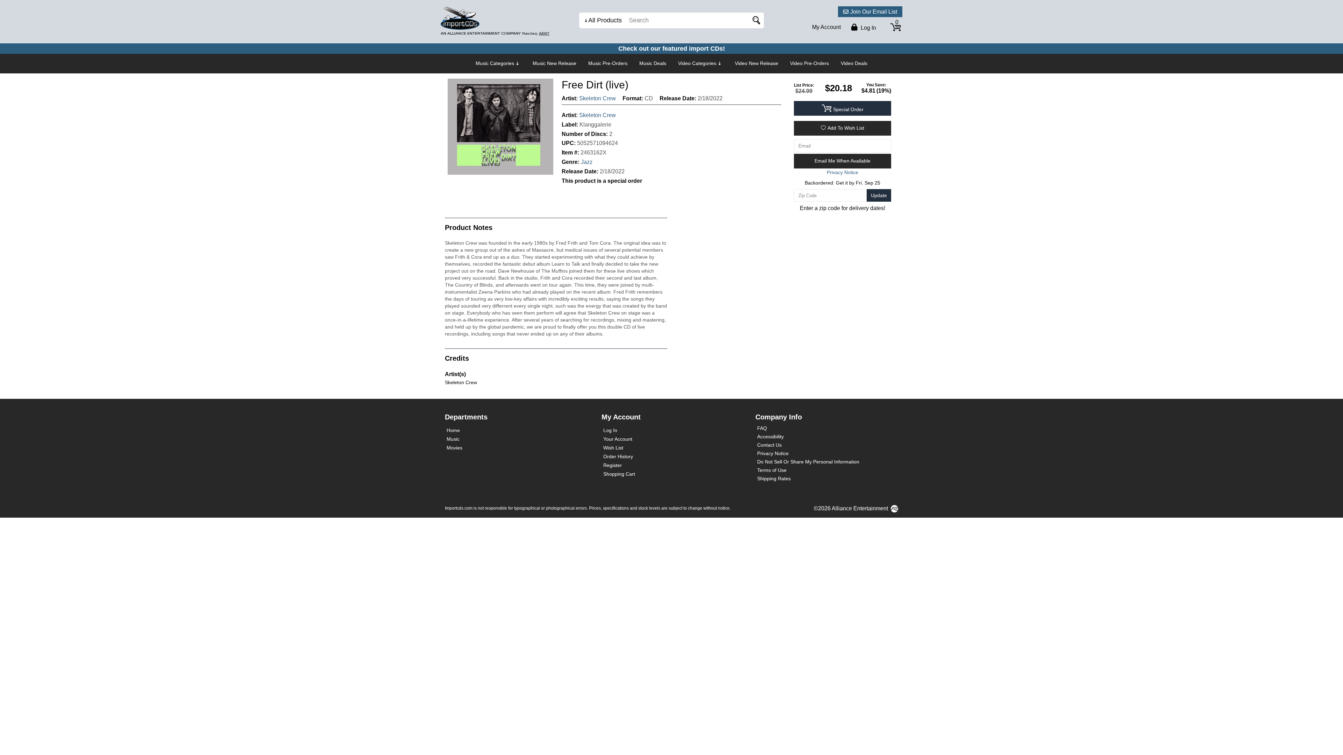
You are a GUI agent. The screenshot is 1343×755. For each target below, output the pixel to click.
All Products (605, 20)
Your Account (617, 439)
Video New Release (756, 63)
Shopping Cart (619, 474)
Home (453, 430)
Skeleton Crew (597, 98)
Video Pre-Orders (809, 63)
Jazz (586, 162)
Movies (454, 448)
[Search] (755, 20)
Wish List (613, 448)
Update (879, 195)
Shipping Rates (774, 478)
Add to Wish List (845, 128)
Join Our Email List (873, 12)
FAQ (762, 428)
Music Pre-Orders (607, 63)
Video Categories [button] (697, 63)
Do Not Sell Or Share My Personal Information (808, 462)
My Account (826, 27)
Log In (610, 430)
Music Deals (652, 63)
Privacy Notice (773, 453)
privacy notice (842, 172)
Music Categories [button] (495, 63)
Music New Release (554, 63)
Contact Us (769, 445)
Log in (867, 28)
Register (612, 465)
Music (453, 439)
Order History (618, 456)
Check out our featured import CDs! (671, 48)
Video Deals (854, 63)
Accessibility (770, 436)
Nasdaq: (535, 33)
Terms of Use (772, 470)
